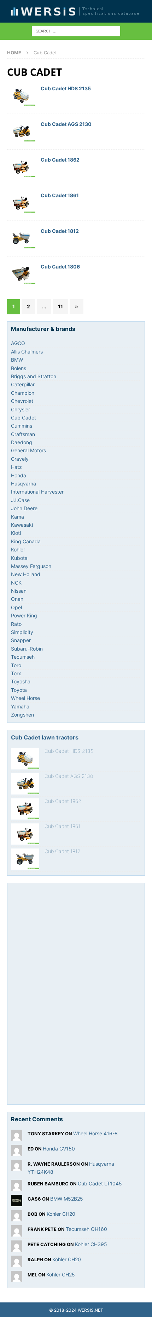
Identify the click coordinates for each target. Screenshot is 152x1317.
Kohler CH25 (60, 1274)
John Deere (24, 508)
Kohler (18, 549)
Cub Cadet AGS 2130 (66, 124)
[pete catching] (16, 1248)
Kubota (19, 558)
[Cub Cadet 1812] (25, 859)
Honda (18, 475)
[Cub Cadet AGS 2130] (25, 784)
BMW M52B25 (66, 1199)
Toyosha (20, 681)
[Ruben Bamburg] (16, 1187)
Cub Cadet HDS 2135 (66, 88)
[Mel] (16, 1278)
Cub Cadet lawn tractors (44, 737)
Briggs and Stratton (33, 376)
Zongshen (22, 715)
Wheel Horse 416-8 (95, 1133)
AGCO (18, 343)
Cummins (21, 426)
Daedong (21, 442)
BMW (17, 360)
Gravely (20, 459)
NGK (16, 583)
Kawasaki (22, 525)
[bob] (16, 1217)
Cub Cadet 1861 (60, 195)
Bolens (18, 368)
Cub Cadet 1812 (60, 231)
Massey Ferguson (31, 566)
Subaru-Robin (27, 649)
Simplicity (22, 632)
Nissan (19, 591)
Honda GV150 (59, 1149)
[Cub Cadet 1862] (25, 809)
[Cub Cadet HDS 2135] (25, 758)
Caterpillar (23, 384)
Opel (16, 607)
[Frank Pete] (16, 1233)
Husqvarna (23, 484)
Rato (16, 624)
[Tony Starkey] (16, 1137)
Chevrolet (22, 401)
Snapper (21, 640)
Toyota (19, 690)
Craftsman (23, 434)
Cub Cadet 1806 (60, 267)
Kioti (16, 533)
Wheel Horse (25, 698)
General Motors (28, 450)
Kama (17, 517)
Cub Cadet (23, 418)
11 (60, 306)
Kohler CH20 (61, 1214)
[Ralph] (16, 1263)
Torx (16, 673)
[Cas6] (16, 1202)
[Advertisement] (64, 992)
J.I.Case (20, 500)
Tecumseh (23, 657)
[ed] (16, 1152)
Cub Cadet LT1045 (100, 1183)
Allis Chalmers (27, 352)
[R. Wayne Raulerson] (16, 1167)
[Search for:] (76, 31)
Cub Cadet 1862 (60, 160)
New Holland (25, 574)
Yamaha (20, 706)
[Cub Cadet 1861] (25, 834)
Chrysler (20, 409)
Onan (17, 599)
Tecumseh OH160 (86, 1229)
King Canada (26, 541)
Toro (16, 665)
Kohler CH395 (91, 1244)
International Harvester (37, 492)
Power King (24, 615)
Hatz (16, 467)
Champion (22, 393)
